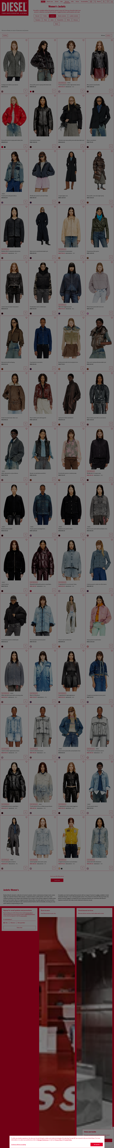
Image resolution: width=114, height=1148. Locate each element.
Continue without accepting (18, 1144)
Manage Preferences (42, 1140)
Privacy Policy (58, 1140)
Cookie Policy (68, 1140)
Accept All (96, 1144)
